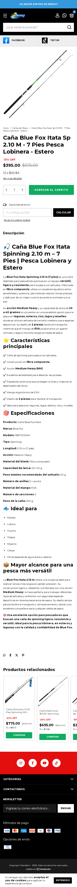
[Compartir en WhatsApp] (4, 655)
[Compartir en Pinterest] (23, 655)
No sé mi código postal (17, 220)
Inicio (6, 128)
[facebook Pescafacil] (33, 763)
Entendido (63, 880)
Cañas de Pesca (20, 128)
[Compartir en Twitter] (16, 655)
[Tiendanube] (38, 869)
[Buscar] (69, 27)
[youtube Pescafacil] (44, 763)
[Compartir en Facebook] (10, 655)
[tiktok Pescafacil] (56, 763)
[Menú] (6, 15)
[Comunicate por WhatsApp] (64, 16)
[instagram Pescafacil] (21, 763)
